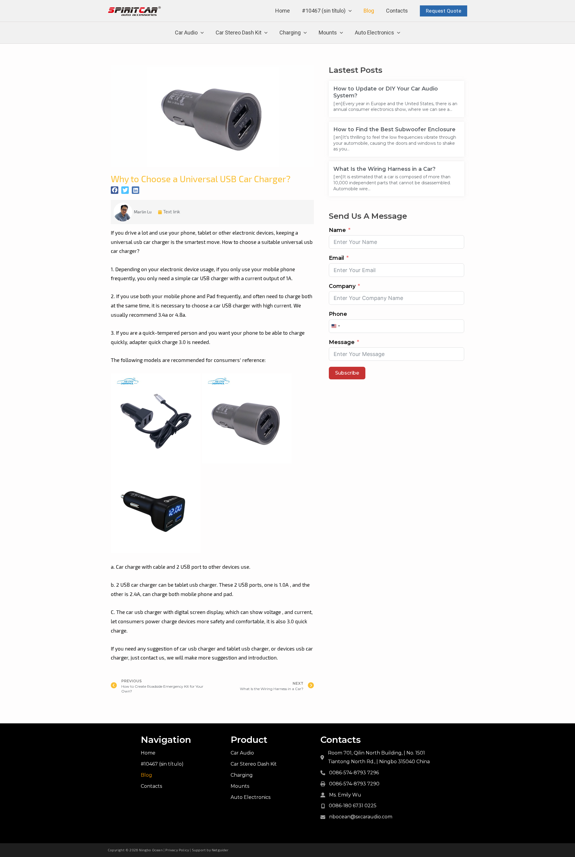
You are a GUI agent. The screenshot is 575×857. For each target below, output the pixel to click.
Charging (290, 32)
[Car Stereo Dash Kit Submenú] (265, 33)
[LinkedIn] (135, 190)
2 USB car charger (136, 585)
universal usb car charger (140, 242)
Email (336, 258)
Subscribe (347, 373)
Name (337, 230)
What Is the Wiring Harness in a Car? (384, 169)
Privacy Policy (177, 850)
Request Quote (443, 11)
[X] (125, 190)
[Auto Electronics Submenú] (398, 33)
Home (282, 10)
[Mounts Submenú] (341, 33)
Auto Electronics (374, 32)
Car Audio (186, 32)
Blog (369, 10)
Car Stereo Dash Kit (238, 32)
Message (342, 342)
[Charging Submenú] (305, 33)
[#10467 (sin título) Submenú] (350, 11)
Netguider (220, 850)
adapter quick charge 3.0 (157, 342)
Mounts (328, 32)
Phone (338, 314)
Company (342, 286)
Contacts (397, 10)
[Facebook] (114, 190)
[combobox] (335, 326)
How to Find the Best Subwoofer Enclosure (394, 129)
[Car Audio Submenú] (202, 33)
